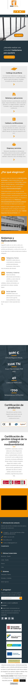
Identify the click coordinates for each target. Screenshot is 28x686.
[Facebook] (2, 618)
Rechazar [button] (22, 680)
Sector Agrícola (5, 581)
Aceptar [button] (16, 680)
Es (22, 11)
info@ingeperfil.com (12, 542)
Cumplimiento (5, 546)
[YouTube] (5, 618)
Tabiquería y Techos (6, 574)
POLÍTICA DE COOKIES (7, 676)
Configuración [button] (14, 683)
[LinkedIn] (12, 618)
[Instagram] (9, 618)
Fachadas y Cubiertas (6, 578)
